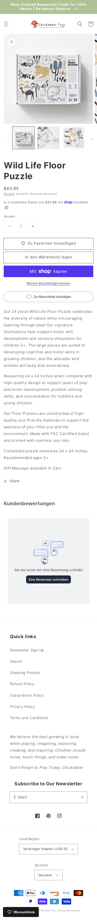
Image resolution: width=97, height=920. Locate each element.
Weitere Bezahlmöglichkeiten (49, 283)
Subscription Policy (27, 695)
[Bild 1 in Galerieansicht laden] (23, 137)
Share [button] (14, 481)
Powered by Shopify (68, 910)
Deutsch (45, 875)
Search (16, 661)
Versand (9, 193)
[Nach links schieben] (5, 139)
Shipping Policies (25, 672)
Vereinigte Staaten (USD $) (45, 849)
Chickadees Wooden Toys (41, 910)
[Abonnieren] (81, 797)
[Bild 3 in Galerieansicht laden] (73, 137)
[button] (6, 23)
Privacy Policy (22, 706)
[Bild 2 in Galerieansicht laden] (48, 137)
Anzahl (9, 216)
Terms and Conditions (29, 718)
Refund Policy (22, 684)
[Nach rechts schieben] (91, 139)
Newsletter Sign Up (27, 650)
